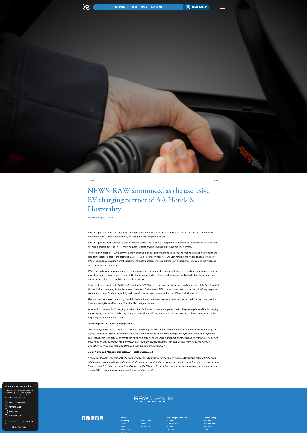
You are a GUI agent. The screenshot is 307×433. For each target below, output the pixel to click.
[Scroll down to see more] (155, 409)
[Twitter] (92, 418)
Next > (216, 180)
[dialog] (20, 406)
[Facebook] (83, 418)
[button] (20, 427)
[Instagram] (101, 418)
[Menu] (222, 7)
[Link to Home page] (86, 10)
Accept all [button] (12, 422)
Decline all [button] (28, 422)
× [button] (36, 384)
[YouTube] (97, 418)
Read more (21, 397)
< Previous (92, 180)
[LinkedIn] (88, 418)
